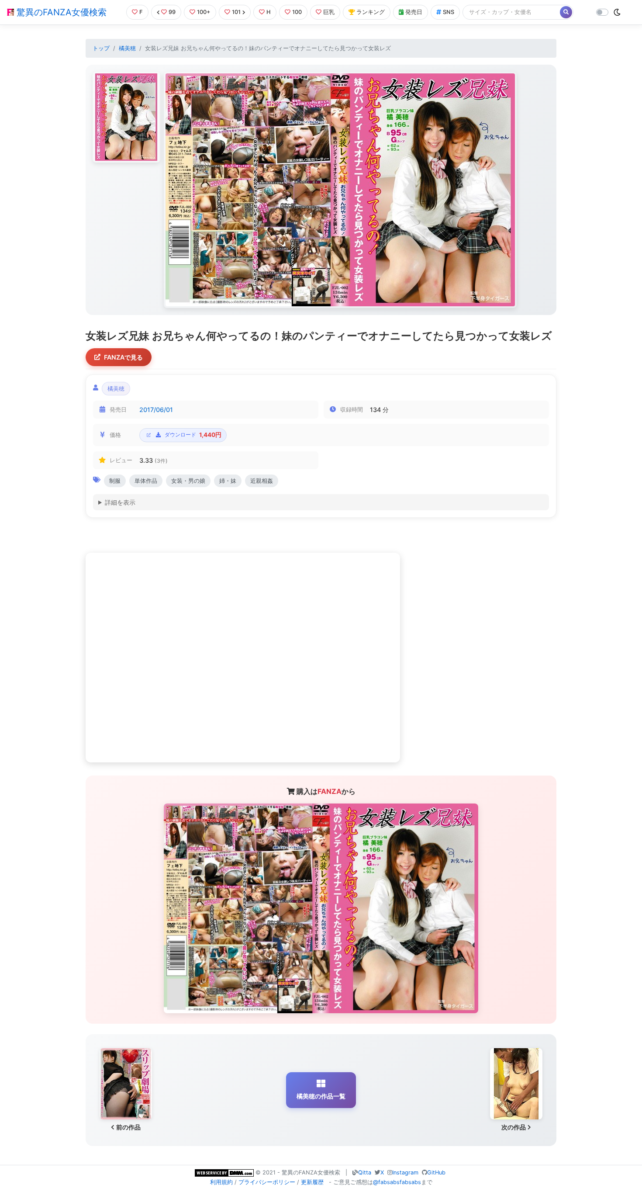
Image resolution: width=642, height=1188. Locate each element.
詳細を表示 (120, 502)
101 (236, 12)
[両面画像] (340, 190)
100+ (204, 12)
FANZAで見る (123, 357)
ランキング (370, 12)
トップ (101, 48)
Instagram (405, 1172)
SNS (448, 12)
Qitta (364, 1172)
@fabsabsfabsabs (397, 1182)
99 (172, 12)
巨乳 (329, 12)
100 (297, 12)
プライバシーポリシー (266, 1182)
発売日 (413, 12)
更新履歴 (312, 1182)
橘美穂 (127, 48)
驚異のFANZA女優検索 (60, 12)
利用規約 (221, 1182)
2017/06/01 (156, 409)
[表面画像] (126, 117)
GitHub (436, 1172)
